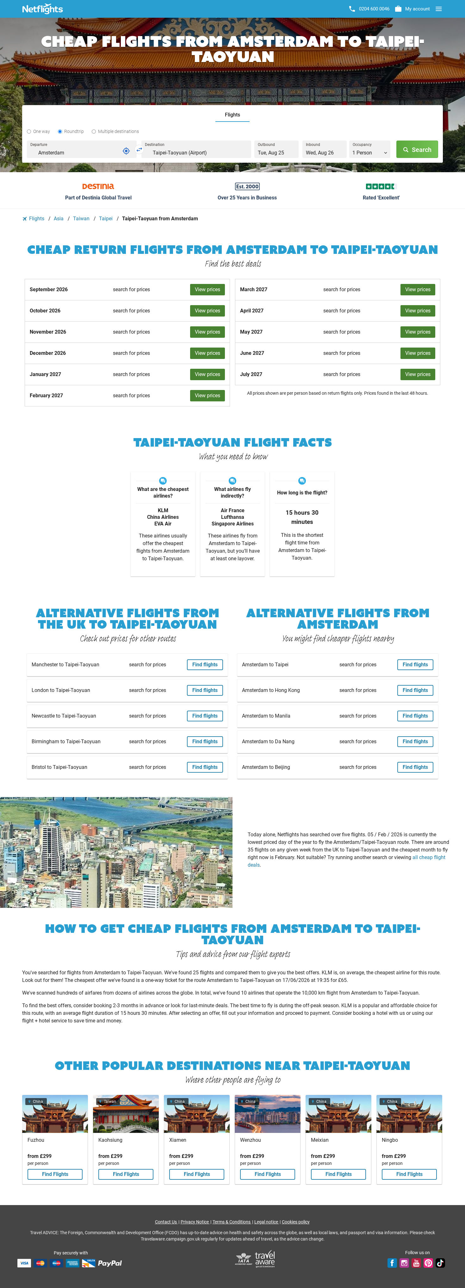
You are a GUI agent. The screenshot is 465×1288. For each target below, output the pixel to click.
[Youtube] (416, 1263)
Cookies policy (296, 1221)
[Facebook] (392, 1263)
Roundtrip (74, 131)
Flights (37, 219)
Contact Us (166, 1221)
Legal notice (266, 1221)
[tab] (232, 115)
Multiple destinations (118, 131)
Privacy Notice (195, 1221)
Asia (59, 219)
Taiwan (82, 219)
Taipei (106, 219)
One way (41, 131)
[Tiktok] (440, 1263)
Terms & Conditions (232, 1221)
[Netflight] (42, 8)
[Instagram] (404, 1263)
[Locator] (126, 151)
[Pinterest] (428, 1263)
